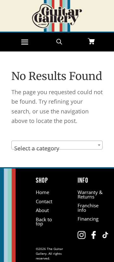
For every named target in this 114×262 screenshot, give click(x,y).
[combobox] (57, 145)
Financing (88, 219)
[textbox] (57, 148)
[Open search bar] (59, 41)
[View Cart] (91, 42)
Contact (44, 201)
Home (42, 192)
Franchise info (88, 207)
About (42, 210)
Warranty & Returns (90, 194)
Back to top (44, 221)
